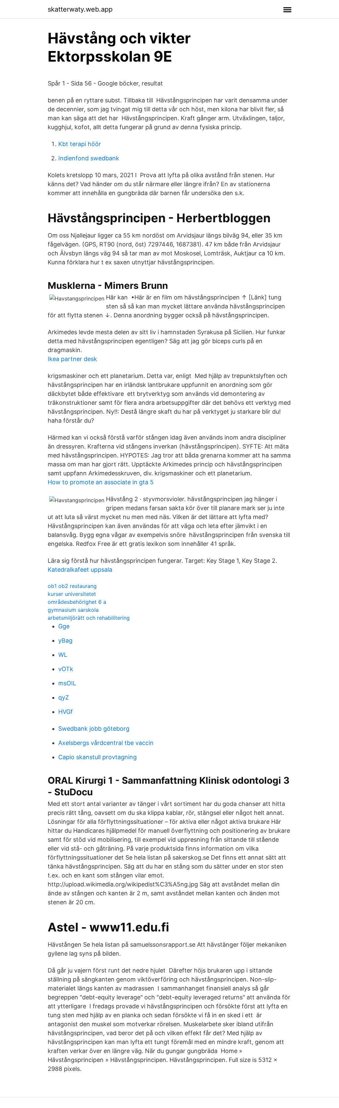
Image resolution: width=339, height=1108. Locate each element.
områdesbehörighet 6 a (77, 602)
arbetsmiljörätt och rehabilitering (89, 617)
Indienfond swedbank (88, 158)
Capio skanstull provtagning (97, 757)
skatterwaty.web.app (80, 9)
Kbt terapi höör (79, 143)
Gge (64, 626)
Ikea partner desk (72, 358)
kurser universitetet (72, 594)
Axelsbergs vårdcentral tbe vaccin (106, 742)
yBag (65, 640)
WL (62, 654)
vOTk (65, 668)
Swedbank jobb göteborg (93, 728)
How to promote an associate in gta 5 (101, 482)
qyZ (63, 697)
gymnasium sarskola (73, 610)
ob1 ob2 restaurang (72, 586)
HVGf (65, 711)
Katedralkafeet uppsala (80, 569)
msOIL (67, 683)
